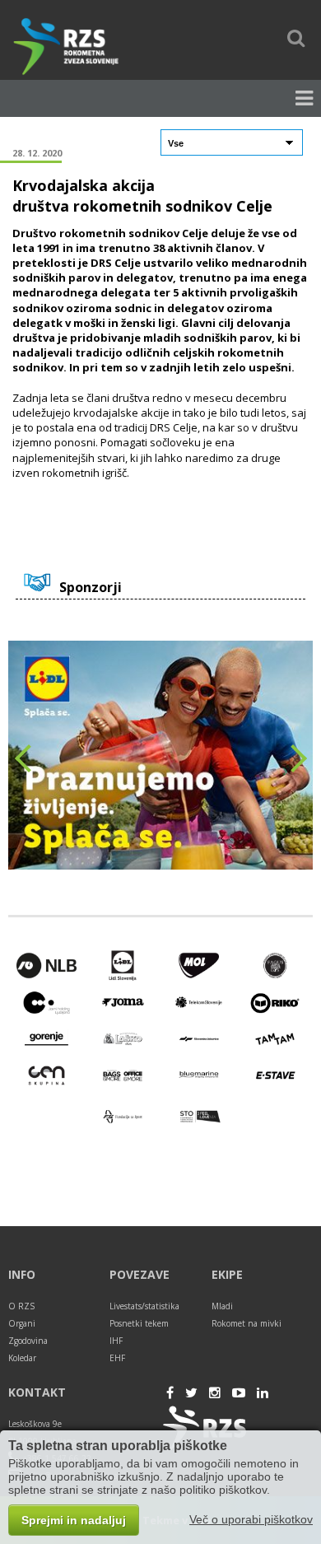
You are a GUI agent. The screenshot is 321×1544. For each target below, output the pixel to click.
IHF (116, 1340)
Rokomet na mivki (246, 1323)
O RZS (21, 1306)
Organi (21, 1323)
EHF (117, 1358)
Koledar (22, 1358)
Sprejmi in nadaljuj (73, 1520)
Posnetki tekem (139, 1323)
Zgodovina (28, 1340)
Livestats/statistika (144, 1306)
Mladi (222, 1306)
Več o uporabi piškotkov (251, 1519)
